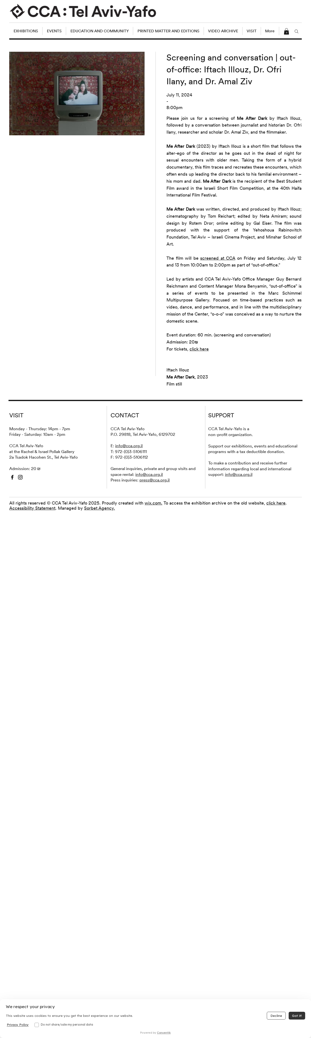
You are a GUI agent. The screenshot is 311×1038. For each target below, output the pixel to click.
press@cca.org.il (154, 480)
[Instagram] (20, 477)
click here (275, 503)
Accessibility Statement (32, 508)
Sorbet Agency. (99, 508)
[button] (286, 31)
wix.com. (153, 503)
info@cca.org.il (129, 445)
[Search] (297, 31)
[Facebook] (12, 477)
